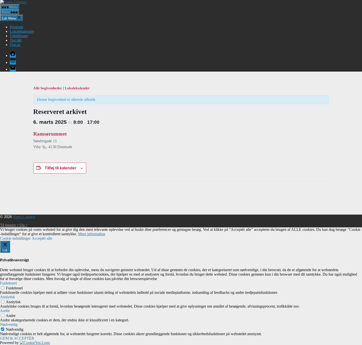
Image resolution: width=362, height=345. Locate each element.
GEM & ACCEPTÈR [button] (17, 338)
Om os (15, 45)
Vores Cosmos (24, 217)
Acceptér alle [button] (42, 238)
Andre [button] (5, 311)
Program (16, 27)
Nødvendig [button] (8, 324)
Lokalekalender (22, 31)
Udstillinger (19, 36)
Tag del (15, 40)
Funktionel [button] (8, 283)
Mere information (91, 234)
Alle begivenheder (48, 88)
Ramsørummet (50, 134)
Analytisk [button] (7, 297)
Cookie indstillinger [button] (15, 238)
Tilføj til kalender (61, 167)
